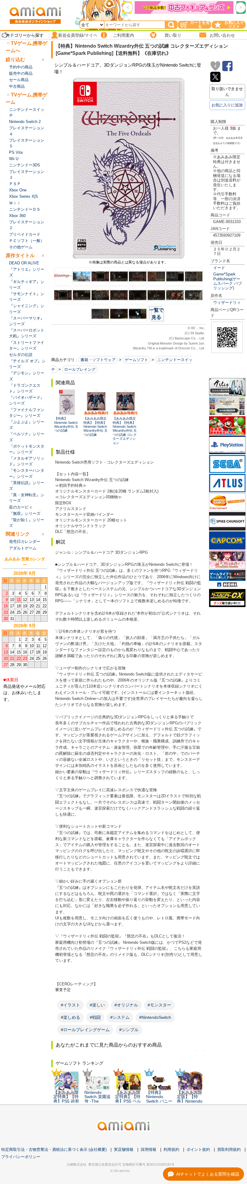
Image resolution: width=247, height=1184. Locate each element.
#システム (120, 1017)
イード (219, 268)
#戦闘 (95, 1017)
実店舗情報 (123, 1149)
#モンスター (159, 1005)
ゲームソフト (136, 359)
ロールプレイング (79, 369)
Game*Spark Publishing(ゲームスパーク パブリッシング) (227, 281)
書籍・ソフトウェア (98, 359)
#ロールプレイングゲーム (85, 1029)
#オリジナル (126, 1005)
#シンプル (129, 1029)
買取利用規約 (229, 1149)
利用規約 (171, 1149)
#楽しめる (70, 1017)
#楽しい (97, 1005)
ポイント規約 (198, 1149)
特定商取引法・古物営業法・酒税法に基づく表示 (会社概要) (54, 1149)
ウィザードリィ (227, 302)
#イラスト (70, 1005)
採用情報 (148, 1149)
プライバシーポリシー (20, 1156)
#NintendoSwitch (155, 1017)
